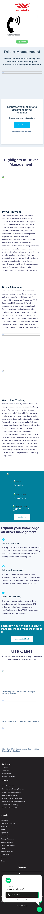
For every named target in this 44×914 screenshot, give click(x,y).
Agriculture (4, 832)
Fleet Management (8, 786)
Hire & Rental (5, 854)
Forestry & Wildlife (7, 851)
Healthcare (4, 820)
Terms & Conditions (8, 776)
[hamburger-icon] (39, 16)
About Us (5, 767)
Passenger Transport (7, 839)
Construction (5, 836)
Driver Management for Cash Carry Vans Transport (20, 721)
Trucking (4, 826)
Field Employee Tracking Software (13, 789)
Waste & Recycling (7, 842)
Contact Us (5, 770)
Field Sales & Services (8, 823)
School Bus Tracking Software (11, 792)
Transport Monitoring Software (12, 798)
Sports (3, 861)
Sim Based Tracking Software (11, 808)
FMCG (3, 829)
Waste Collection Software (10, 795)
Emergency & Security (8, 845)
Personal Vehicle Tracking (10, 804)
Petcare (3, 858)
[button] (22, 895)
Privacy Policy (6, 773)
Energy (3, 848)
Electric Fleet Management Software (13, 801)
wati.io (26, 900)
